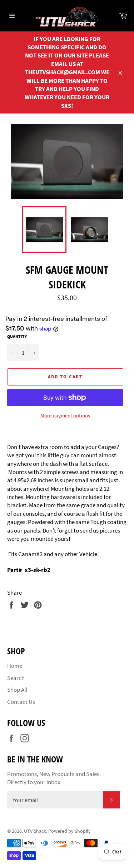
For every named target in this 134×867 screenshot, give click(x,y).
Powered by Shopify (69, 831)
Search (16, 678)
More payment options (65, 415)
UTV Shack (35, 831)
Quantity (17, 336)
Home (14, 666)
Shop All (17, 690)
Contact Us (21, 702)
